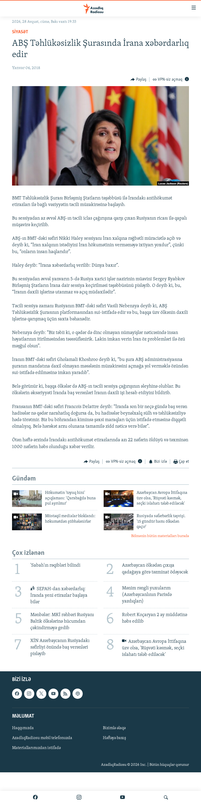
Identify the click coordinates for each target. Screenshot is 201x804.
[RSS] (65, 694)
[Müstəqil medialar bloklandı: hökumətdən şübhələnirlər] (27, 521)
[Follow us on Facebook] (17, 694)
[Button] (138, 79)
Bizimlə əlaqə (114, 728)
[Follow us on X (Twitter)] (41, 694)
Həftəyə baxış (114, 738)
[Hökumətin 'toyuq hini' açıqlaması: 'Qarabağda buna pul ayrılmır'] (27, 498)
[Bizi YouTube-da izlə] (122, 797)
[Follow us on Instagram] (29, 694)
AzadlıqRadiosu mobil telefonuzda (42, 738)
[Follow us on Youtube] (53, 694)
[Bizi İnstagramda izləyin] (79, 797)
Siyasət (20, 32)
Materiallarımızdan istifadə (36, 748)
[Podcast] (77, 694)
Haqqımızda (23, 728)
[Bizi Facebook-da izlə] (35, 797)
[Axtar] (166, 797)
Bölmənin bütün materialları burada (160, 536)
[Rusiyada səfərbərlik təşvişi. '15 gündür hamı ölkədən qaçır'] (118, 521)
